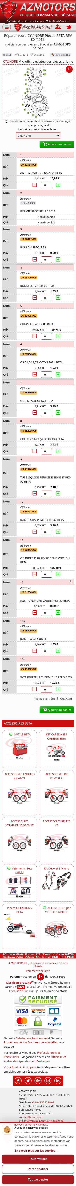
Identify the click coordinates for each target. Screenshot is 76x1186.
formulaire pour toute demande (45, 1121)
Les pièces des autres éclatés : (38, 129)
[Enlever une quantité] (35, 185)
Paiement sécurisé (38, 971)
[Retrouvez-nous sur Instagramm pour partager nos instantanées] (47, 1080)
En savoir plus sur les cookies (36, 1150)
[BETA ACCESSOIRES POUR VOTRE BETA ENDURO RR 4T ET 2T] (19, 795)
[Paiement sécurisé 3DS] (38, 1015)
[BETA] (56, 929)
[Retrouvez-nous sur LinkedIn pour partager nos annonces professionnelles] (57, 1080)
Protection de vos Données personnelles (31, 1042)
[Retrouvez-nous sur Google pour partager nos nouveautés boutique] (38, 1080)
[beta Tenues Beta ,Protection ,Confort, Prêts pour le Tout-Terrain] (19, 886)
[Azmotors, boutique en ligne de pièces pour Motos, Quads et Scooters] (38, 9)
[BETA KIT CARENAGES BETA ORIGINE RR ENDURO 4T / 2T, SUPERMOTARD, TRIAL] (56, 752)
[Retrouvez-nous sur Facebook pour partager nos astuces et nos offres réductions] (18, 1080)
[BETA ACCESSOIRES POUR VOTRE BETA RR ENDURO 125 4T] (56, 842)
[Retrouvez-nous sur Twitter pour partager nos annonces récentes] (28, 1080)
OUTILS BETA (22, 734)
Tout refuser (38, 1159)
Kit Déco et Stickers (56, 868)
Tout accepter (38, 1179)
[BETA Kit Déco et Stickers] (56, 880)
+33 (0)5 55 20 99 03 (43, 1102)
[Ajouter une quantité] (58, 185)
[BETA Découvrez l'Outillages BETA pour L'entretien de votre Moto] (19, 748)
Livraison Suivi (18, 991)
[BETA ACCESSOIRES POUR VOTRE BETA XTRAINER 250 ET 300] (19, 842)
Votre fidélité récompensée (22, 1067)
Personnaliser (38, 1169)
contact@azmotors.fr (31, 1117)
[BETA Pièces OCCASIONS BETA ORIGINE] (19, 925)
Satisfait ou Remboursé (31, 1038)
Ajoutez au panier (59, 144)
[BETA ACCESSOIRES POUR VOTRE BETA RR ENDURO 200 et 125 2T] (56, 795)
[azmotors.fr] (33, 27)
